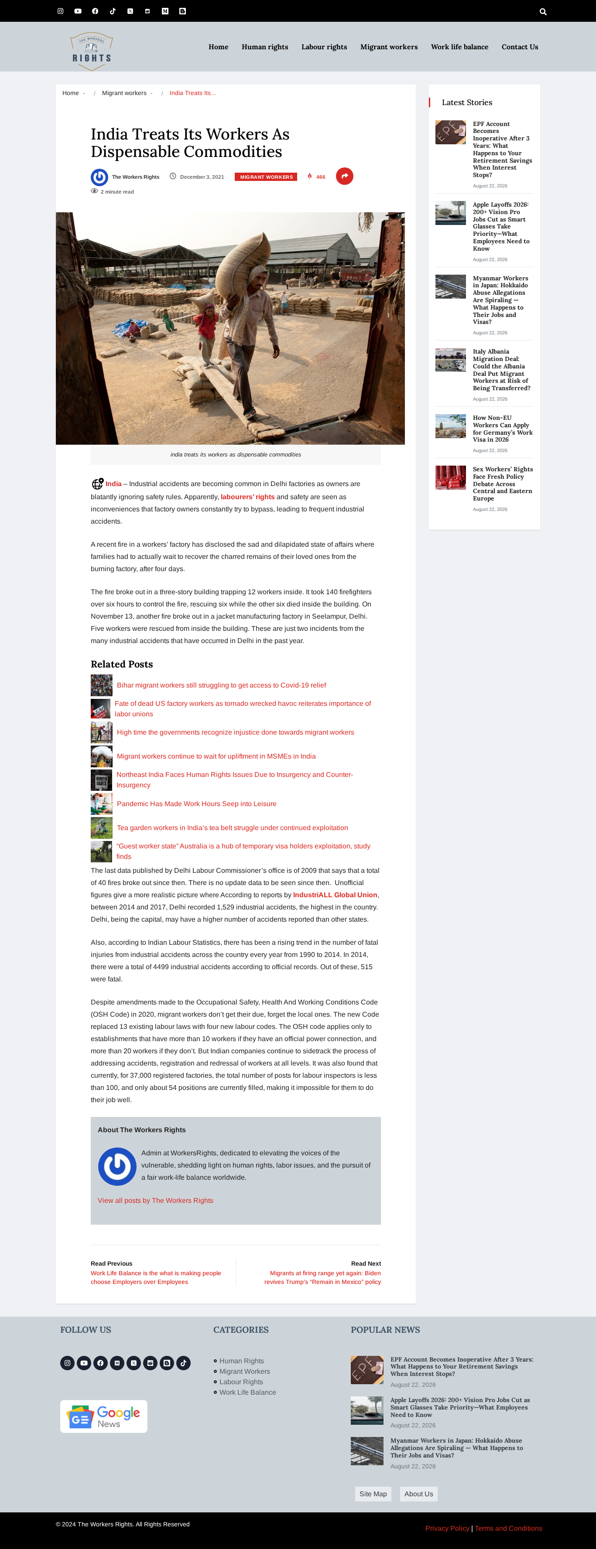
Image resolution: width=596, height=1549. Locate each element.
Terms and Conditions (508, 1528)
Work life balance (460, 46)
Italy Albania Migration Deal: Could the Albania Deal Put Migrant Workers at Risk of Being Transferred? (502, 369)
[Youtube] (77, 10)
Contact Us (520, 46)
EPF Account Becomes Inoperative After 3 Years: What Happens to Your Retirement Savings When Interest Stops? (502, 149)
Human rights (265, 46)
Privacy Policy (447, 1528)
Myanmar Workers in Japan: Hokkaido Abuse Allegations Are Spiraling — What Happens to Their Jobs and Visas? (500, 300)
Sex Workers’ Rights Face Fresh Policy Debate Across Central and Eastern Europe (503, 483)
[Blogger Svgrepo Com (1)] (182, 10)
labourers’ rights (248, 496)
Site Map (373, 1494)
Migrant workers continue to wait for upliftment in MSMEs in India (216, 756)
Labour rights (324, 46)
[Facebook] (95, 10)
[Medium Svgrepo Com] (164, 10)
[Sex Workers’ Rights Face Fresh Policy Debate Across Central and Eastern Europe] (450, 478)
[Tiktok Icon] (112, 10)
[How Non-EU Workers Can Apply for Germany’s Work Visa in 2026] (450, 426)
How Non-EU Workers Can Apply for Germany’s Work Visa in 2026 (503, 428)
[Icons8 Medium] (117, 1363)
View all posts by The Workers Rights (155, 1200)
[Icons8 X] (130, 10)
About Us (418, 1494)
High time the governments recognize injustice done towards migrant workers (235, 732)
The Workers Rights (135, 177)
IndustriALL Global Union (335, 895)
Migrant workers (389, 46)
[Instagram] (60, 10)
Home (219, 46)
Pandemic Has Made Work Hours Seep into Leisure (197, 803)
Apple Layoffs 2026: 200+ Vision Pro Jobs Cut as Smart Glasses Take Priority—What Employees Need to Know (501, 226)
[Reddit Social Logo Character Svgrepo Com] (147, 10)
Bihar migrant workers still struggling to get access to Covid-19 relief (221, 685)
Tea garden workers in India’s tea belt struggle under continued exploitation (232, 827)
